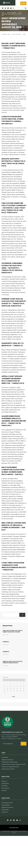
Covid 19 (4, 790)
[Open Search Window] (25, 8)
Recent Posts (7, 626)
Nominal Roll (5, 783)
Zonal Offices (5, 810)
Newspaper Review (7, 803)
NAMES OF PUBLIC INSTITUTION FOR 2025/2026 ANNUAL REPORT (12, 662)
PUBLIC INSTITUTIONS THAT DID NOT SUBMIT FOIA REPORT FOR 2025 (13, 631)
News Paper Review (11, 12)
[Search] (22, 615)
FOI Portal (4, 786)
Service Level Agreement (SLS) (10, 767)
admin (24, 34)
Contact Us (5, 812)
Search (23, 743)
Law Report (5, 757)
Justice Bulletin (6, 805)
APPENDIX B (6, 651)
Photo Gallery (5, 788)
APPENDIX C (6, 642)
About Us (4, 781)
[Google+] (8, 8)
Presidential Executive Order (9, 762)
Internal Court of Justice (8, 769)
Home (3, 12)
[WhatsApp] (13, 8)
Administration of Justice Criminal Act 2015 (14, 764)
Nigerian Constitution (7, 760)
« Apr (13, 696)
